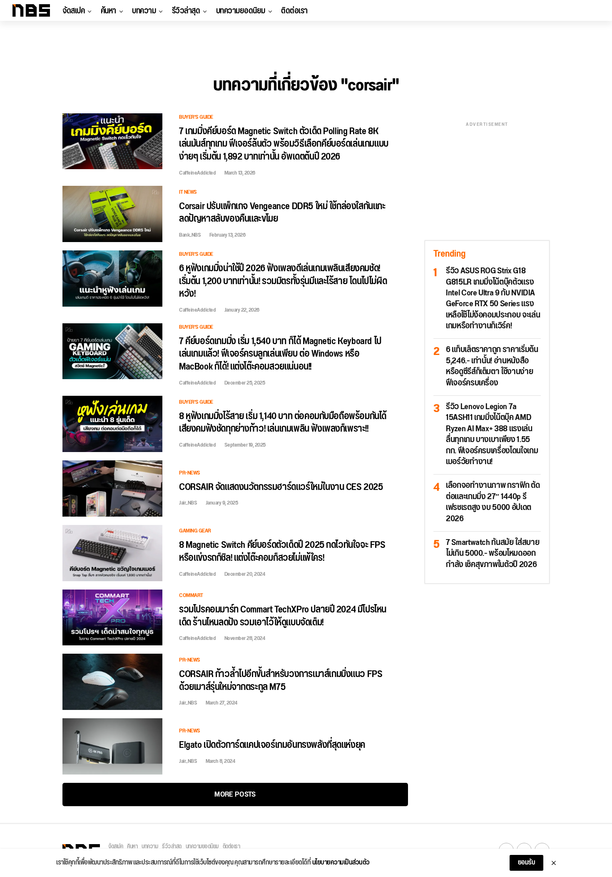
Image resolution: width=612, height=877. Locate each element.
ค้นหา (108, 11)
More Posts (235, 794)
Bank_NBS (190, 235)
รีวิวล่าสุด (186, 11)
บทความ (144, 11)
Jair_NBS (188, 502)
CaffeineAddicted (197, 172)
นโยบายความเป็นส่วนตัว (341, 863)
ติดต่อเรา (294, 11)
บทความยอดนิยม (240, 11)
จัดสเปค (73, 11)
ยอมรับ (526, 862)
